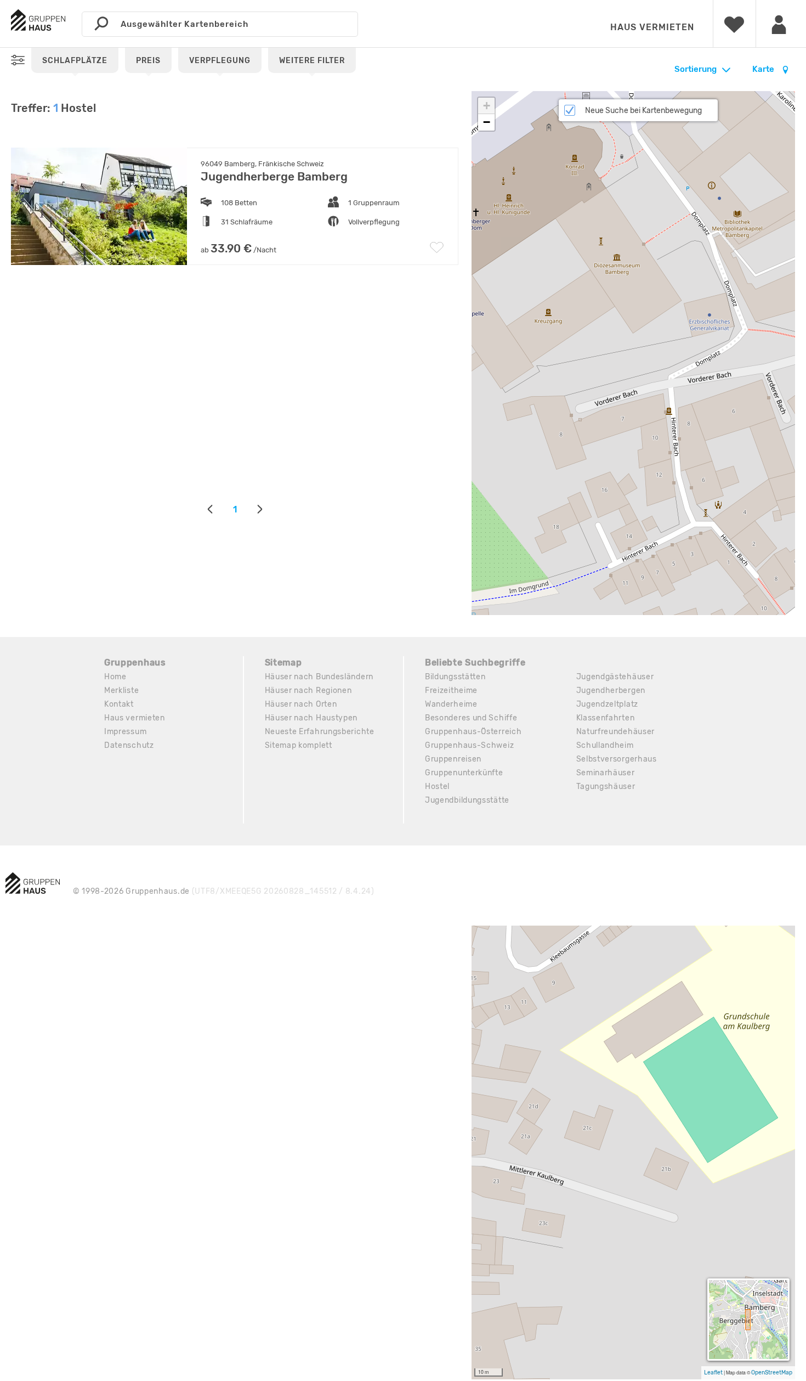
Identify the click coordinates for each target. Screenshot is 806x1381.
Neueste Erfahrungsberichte (319, 731)
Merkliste (121, 690)
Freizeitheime (451, 690)
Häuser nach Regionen (308, 690)
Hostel (437, 786)
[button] (486, 106)
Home (115, 676)
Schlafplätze (74, 60)
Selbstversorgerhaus (616, 759)
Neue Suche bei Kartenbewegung (643, 110)
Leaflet (713, 1372)
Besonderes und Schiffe (471, 718)
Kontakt (119, 704)
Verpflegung (220, 60)
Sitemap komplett (298, 745)
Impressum (125, 731)
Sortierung (695, 69)
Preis (148, 60)
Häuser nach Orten (301, 704)
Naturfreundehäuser (615, 731)
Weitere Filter (312, 60)
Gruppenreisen (453, 759)
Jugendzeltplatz (607, 704)
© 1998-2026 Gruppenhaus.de (223, 891)
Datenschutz (129, 745)
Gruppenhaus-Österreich (473, 731)
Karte (764, 69)
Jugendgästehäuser (615, 676)
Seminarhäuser (605, 772)
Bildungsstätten (455, 676)
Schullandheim (605, 745)
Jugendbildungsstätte (467, 800)
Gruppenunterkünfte (464, 772)
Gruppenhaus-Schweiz (469, 745)
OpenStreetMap (771, 1372)
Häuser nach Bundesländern (319, 676)
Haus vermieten (652, 27)
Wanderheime (451, 704)
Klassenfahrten (605, 718)
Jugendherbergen (611, 690)
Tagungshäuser (605, 786)
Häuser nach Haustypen (311, 718)
